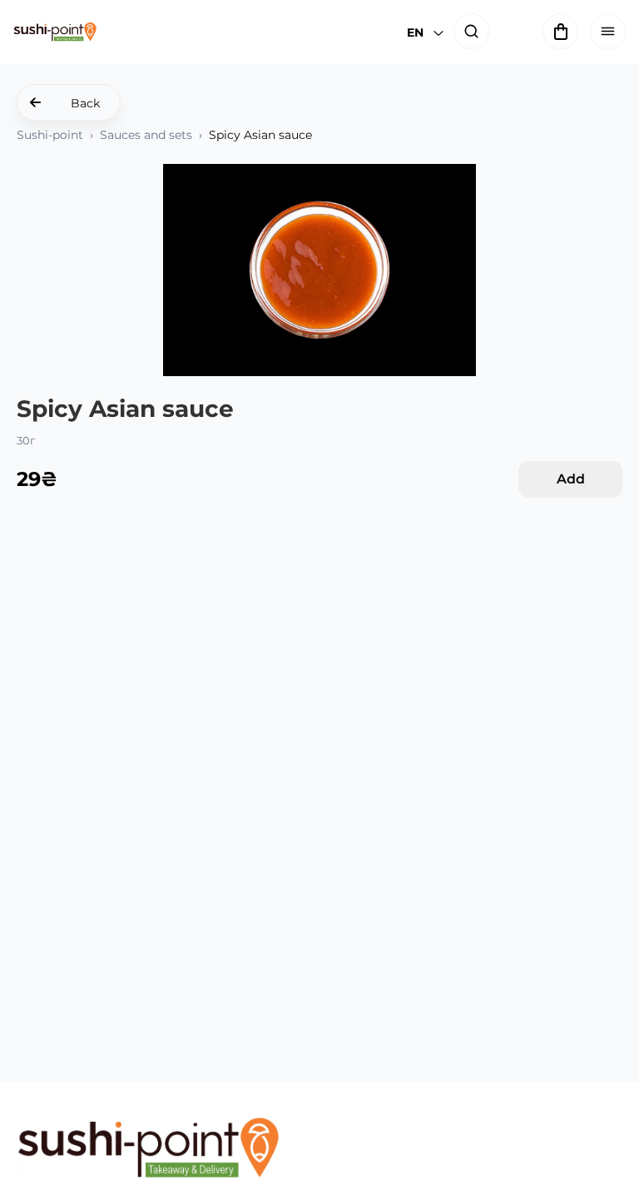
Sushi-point (50, 134)
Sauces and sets (146, 134)
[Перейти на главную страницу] (148, 1148)
